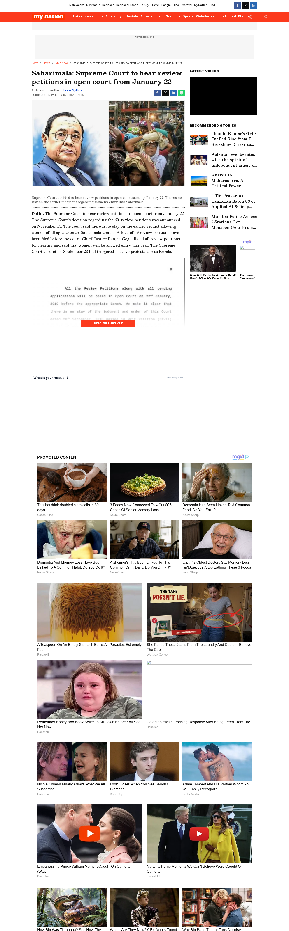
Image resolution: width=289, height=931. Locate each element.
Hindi (176, 5)
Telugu (145, 5)
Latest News (83, 16)
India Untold (226, 16)
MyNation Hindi (205, 5)
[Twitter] (245, 5)
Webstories (205, 16)
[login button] (252, 17)
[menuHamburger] (258, 16)
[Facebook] (237, 5)
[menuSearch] (266, 17)
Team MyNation (74, 90)
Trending (173, 16)
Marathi (187, 5)
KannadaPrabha (127, 5)
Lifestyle (131, 16)
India (99, 16)
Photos (243, 16)
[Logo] (51, 17)
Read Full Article (108, 323)
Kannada (108, 5)
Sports (188, 16)
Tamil (155, 5)
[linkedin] (253, 5)
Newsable (93, 5)
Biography (113, 16)
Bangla (166, 5)
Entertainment (152, 16)
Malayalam (76, 5)
